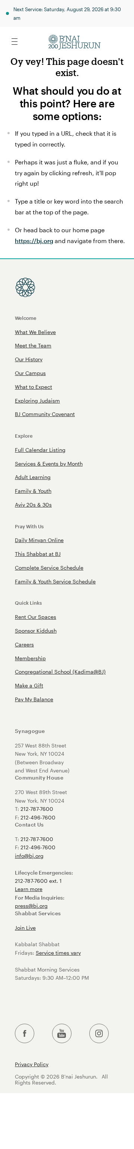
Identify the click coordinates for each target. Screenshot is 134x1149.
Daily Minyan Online (39, 540)
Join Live (25, 928)
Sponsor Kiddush (36, 630)
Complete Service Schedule (49, 567)
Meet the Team (33, 345)
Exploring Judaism (37, 400)
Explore (24, 435)
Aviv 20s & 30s (33, 504)
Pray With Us (29, 526)
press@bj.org (31, 906)
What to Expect (33, 387)
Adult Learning (33, 477)
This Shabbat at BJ (38, 554)
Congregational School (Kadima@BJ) (60, 671)
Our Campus (30, 373)
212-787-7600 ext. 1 (38, 881)
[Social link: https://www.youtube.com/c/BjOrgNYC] (61, 1033)
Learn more (28, 889)
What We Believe (35, 332)
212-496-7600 (37, 817)
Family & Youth (33, 491)
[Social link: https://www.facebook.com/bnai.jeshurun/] (24, 1033)
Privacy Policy (31, 1064)
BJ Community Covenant (45, 414)
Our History (28, 359)
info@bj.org (29, 856)
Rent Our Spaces (35, 617)
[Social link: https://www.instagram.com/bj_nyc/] (99, 1033)
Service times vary (58, 953)
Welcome (25, 318)
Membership (30, 658)
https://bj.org (34, 240)
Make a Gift (29, 685)
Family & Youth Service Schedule (55, 581)
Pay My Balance (34, 699)
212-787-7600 (36, 809)
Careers (24, 644)
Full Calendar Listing (40, 450)
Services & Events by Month (49, 463)
